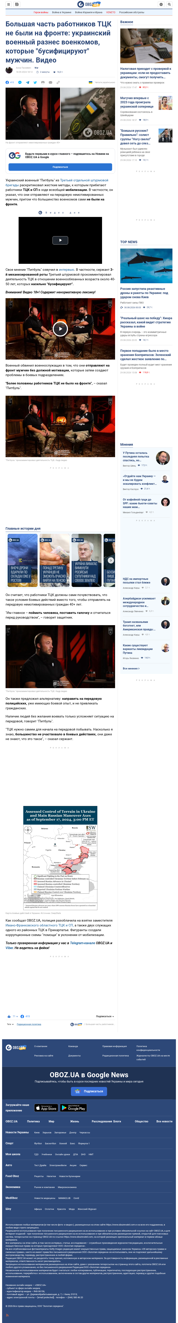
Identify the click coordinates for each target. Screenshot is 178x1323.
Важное (126, 22)
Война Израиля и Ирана (88, 12)
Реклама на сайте (43, 1055)
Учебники (47, 1154)
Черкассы (84, 1132)
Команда (73, 1046)
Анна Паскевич (23, 68)
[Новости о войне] (76, 1025)
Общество (141, 1121)
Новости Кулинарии (69, 1176)
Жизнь (74, 1121)
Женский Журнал (87, 1209)
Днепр (72, 1132)
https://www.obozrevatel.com (120, 1224)
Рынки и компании (44, 1187)
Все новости (164, 1121)
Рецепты (39, 1176)
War (36, 68)
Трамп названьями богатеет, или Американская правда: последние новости (138, 625)
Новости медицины (44, 1198)
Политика (33, 1121)
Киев (36, 1132)
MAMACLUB (64, 1198)
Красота (61, 1209)
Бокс (72, 1143)
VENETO (110, 12)
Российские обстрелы (131, 12)
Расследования (102, 1121)
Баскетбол (50, 1143)
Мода (72, 1209)
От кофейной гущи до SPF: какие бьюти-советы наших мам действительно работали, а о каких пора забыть (140, 503)
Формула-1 (84, 1143)
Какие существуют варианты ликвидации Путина (138, 649)
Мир (51, 1121)
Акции (73, 1165)
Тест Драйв (40, 1165)
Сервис (83, 1165)
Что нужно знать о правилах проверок (142, 82)
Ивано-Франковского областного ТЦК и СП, (40, 925)
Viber (9, 948)
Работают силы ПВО (132, 302)
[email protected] (45, 1297)
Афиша (38, 1209)
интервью (66, 270)
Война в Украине (61, 12)
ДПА (75, 1154)
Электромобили (58, 1165)
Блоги (117, 1121)
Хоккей (63, 1143)
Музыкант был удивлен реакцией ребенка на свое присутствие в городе (135, 152)
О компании (40, 1046)
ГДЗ (36, 1154)
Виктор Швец (129, 466)
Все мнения (130, 668)
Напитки (51, 1176)
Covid (76, 1198)
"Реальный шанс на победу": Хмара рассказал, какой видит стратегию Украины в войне (146, 322)
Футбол (38, 1143)
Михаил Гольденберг (133, 512)
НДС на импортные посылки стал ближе (136, 580)
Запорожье (60, 1132)
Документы (74, 1055)
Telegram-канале (82, 943)
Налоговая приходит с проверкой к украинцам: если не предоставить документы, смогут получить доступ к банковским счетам (145, 73)
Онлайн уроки (62, 1154)
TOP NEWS (128, 242)
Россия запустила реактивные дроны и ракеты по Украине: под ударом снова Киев (144, 293)
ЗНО (83, 1154)
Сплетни (49, 1209)
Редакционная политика (29, 1024)
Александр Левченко (133, 611)
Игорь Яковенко (131, 658)
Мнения (126, 444)
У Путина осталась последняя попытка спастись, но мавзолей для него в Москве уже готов (136, 456)
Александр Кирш (131, 588)
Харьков (47, 1132)
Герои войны (41, 12)
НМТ (91, 1154)
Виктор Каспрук (131, 489)
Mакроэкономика (67, 1187)
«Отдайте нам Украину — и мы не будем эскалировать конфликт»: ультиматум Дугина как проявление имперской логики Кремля (140, 480)
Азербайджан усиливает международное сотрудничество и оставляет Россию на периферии (139, 602)
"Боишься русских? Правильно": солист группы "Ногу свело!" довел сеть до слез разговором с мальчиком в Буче (135, 137)
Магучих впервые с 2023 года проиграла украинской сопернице (136, 102)
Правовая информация (114, 1046)
